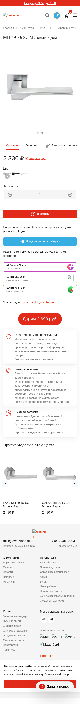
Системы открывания (15, 630)
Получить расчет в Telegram (43, 241)
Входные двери (12, 621)
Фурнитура (9, 649)
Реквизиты (9, 581)
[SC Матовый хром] (7, 176)
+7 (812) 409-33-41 (63, 541)
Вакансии (8, 577)
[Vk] (43, 619)
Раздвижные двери (14, 635)
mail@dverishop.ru (16, 541)
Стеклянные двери (14, 640)
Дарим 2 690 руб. (40, 318)
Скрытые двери (12, 625)
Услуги (43, 581)
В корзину (43, 213)
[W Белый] (24, 176)
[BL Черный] (16, 176)
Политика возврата (51, 591)
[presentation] (5, 484)
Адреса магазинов (13, 562)
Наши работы (48, 586)
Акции (43, 577)
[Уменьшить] (10, 194)
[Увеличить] (70, 194)
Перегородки (10, 645)
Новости (8, 572)
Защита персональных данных (57, 596)
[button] (37, 133)
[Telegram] (51, 619)
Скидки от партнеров (52, 600)
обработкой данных (15, 670)
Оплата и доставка (50, 567)
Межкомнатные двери (15, 616)
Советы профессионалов (54, 572)
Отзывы (7, 567)
